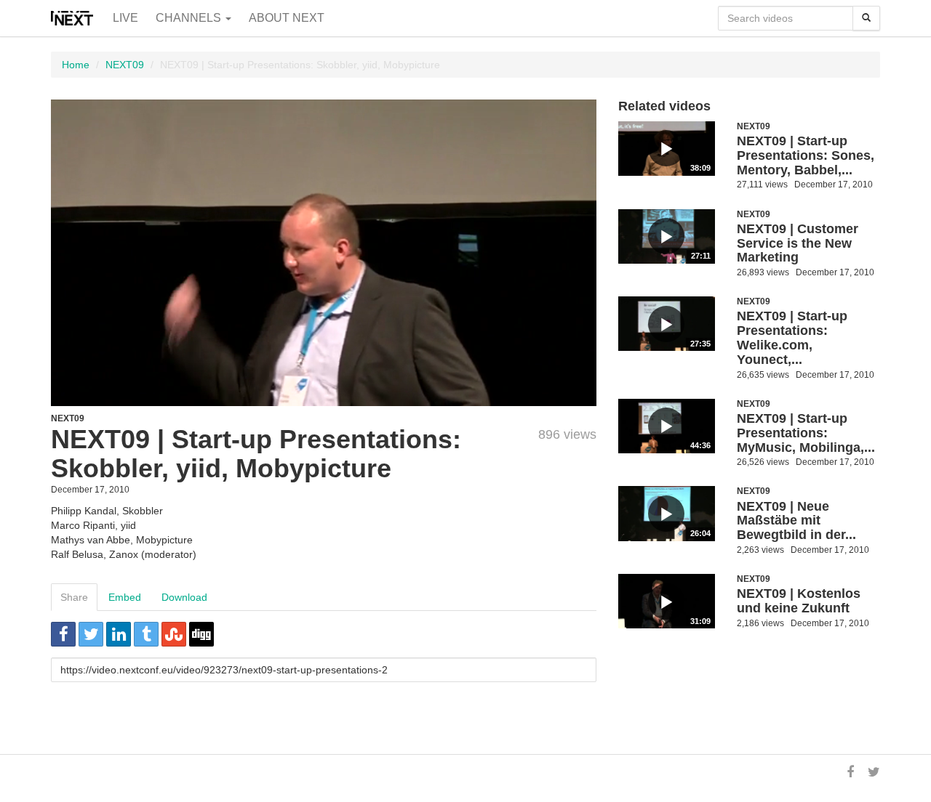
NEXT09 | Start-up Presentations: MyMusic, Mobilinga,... (806, 433)
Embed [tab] (124, 597)
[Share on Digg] (201, 634)
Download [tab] (184, 597)
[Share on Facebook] (63, 634)
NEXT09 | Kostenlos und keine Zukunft (798, 600)
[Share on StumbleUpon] (173, 634)
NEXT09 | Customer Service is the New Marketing (797, 243)
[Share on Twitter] (91, 634)
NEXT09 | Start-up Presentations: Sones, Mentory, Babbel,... (805, 155)
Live (125, 18)
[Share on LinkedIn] (118, 634)
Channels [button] (190, 18)
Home (75, 64)
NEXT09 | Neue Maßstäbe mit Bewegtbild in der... (796, 521)
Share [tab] (74, 597)
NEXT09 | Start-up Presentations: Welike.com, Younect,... (792, 337)
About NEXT (286, 18)
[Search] (866, 18)
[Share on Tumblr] (146, 634)
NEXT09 (124, 64)
